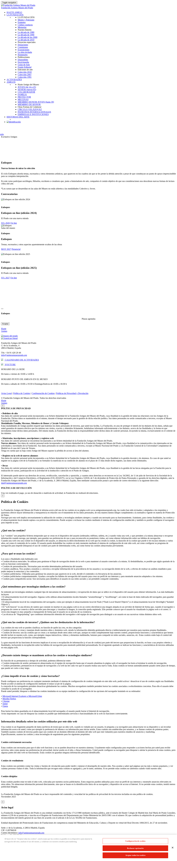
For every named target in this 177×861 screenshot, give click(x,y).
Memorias (22, 27)
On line (13, 223)
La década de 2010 (26, 40)
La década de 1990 (26, 35)
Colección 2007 (25, 74)
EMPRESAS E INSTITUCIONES (33, 114)
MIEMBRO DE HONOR (29, 104)
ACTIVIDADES (14, 79)
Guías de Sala (24, 64)
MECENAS (23, 99)
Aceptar (5, 324)
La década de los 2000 (27, 37)
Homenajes (23, 54)
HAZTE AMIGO (14, 12)
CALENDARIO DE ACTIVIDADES (21, 360)
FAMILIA (22, 94)
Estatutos (22, 22)
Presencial (16, 249)
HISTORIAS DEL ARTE (18, 117)
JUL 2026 (5, 223)
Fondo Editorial (24, 67)
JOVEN (27, 87)
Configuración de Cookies (43, 393)
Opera (5, 706)
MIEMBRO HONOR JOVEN (36, 102)
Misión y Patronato (26, 20)
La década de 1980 (26, 32)
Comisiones (23, 47)
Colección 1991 (25, 77)
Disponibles (23, 59)
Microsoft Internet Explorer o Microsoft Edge (22, 696)
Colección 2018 (25, 72)
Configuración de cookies (135, 841)
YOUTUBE (10, 364)
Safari (5, 703)
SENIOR (27, 89)
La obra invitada (25, 52)
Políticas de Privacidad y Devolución (72, 393)
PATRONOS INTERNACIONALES (34, 112)
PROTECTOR (24, 97)
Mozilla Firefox (9, 698)
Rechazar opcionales (135, 848)
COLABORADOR (26, 92)
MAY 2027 (6, 249)
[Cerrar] (173, 848)
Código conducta (25, 25)
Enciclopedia (23, 62)
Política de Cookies (21, 393)
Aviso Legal (6, 393)
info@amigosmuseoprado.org (14, 355)
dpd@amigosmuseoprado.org (14, 483)
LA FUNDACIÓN (15, 15)
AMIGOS (11, 82)
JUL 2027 (5, 278)
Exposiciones (23, 50)
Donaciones (23, 45)
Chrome (6, 701)
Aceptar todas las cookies (135, 855)
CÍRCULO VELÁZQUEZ (30, 109)
